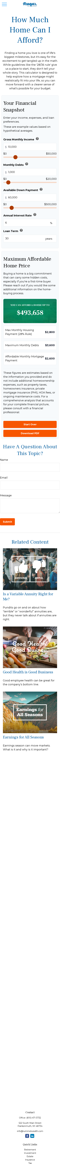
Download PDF (30, 433)
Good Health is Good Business (28, 672)
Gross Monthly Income (21, 139)
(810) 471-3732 (33, 1117)
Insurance (30, 1159)
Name (4, 459)
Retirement (30, 1149)
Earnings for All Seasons (23, 737)
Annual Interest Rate (20, 215)
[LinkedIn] (32, 1136)
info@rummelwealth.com (30, 1131)
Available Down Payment (23, 190)
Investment (30, 1153)
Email (4, 477)
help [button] (37, 138)
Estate (30, 1156)
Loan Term (13, 231)
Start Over (30, 424)
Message (6, 495)
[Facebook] (27, 1136)
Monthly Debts (15, 164)
